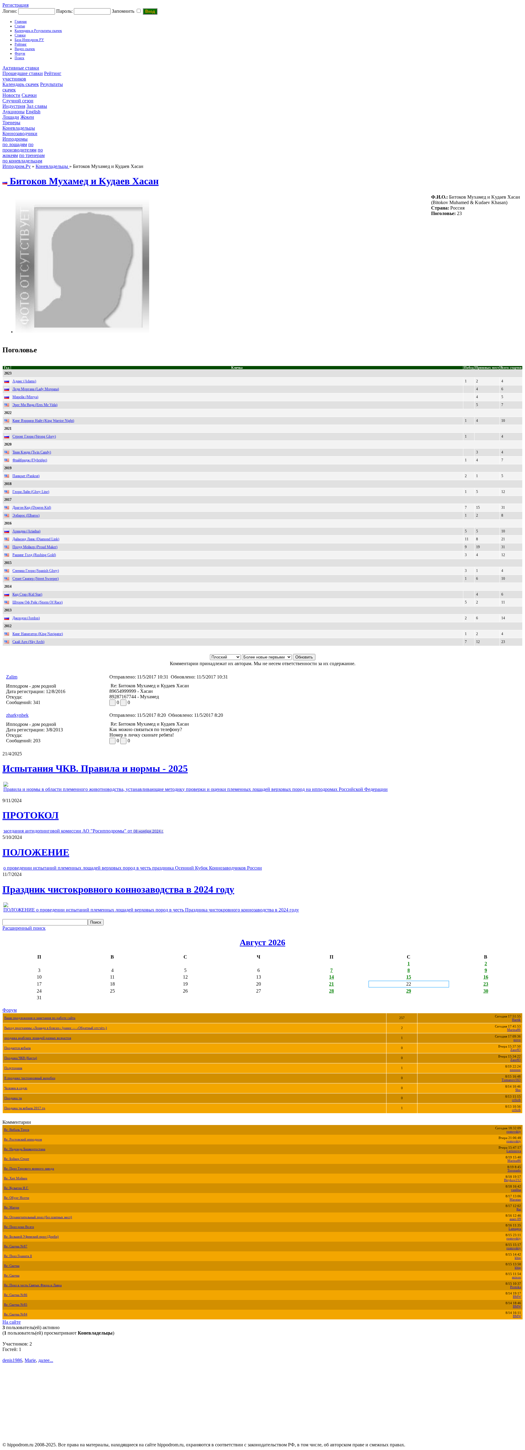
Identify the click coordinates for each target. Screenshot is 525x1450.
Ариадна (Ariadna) (26, 531)
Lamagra (515, 1228)
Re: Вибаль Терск (16, 1129)
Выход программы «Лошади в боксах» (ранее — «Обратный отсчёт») (55, 1028)
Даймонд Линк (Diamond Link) (35, 539)
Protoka (515, 1287)
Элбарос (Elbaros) (25, 515)
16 (485, 977)
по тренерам (32, 155)
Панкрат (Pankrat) (25, 476)
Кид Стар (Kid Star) (27, 594)
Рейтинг (21, 44)
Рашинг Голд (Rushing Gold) (34, 555)
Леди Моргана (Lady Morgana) (35, 389)
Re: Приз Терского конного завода (29, 1168)
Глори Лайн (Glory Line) (30, 492)
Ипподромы (15, 139)
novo (517, 1039)
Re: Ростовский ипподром (23, 1139)
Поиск (19, 58)
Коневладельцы (18, 128)
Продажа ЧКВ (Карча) (20, 1058)
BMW (517, 1296)
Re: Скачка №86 (15, 1295)
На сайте (11, 1322)
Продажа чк (13, 1098)
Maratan (515, 1199)
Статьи (20, 26)
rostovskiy (513, 1131)
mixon (516, 1277)
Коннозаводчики (19, 133)
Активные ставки (20, 67)
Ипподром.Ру (16, 166)
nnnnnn (515, 1070)
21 (331, 984)
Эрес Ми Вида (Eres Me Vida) (34, 405)
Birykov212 (512, 1180)
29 (408, 990)
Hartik (516, 1019)
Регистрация (15, 5)
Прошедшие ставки (22, 73)
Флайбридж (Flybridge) (29, 460)
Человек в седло (15, 1088)
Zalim (11, 676)
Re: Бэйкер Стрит (16, 1159)
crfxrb (516, 1100)
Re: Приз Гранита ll (18, 1256)
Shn (518, 1090)
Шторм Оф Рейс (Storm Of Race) (37, 602)
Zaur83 (515, 1050)
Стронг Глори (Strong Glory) (34, 436)
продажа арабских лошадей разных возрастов (37, 1038)
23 (485, 984)
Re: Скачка (11, 1265)
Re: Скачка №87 (15, 1246)
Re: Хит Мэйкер (15, 1178)
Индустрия (13, 106)
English (33, 111)
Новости (11, 95)
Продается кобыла (17, 1048)
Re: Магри (11, 1207)
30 (485, 990)
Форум (20, 53)
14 (331, 977)
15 (408, 977)
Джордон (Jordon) (26, 618)
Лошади (10, 117)
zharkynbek (17, 715)
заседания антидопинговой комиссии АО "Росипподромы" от (83, 830)
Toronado (514, 1170)
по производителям (19, 147)
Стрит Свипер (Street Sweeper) (35, 578)
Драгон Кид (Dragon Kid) (31, 507)
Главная (21, 21)
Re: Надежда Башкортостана (24, 1149)
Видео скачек (25, 49)
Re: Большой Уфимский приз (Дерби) (31, 1236)
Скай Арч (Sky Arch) (28, 642)
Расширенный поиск (24, 928)
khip (518, 1258)
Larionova (513, 1151)
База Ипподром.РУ (29, 40)
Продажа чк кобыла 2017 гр (24, 1108)
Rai (518, 1209)
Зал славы (36, 106)
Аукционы (13, 111)
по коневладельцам (22, 160)
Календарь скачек (20, 84)
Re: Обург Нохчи (16, 1197)
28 (331, 990)
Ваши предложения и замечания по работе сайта (39, 1018)
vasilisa (516, 1190)
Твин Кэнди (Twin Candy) (31, 452)
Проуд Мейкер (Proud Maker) (34, 547)
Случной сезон (17, 100)
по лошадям (14, 144)
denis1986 (12, 1360)
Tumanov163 (511, 1080)
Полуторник (13, 1068)
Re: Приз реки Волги (19, 1227)
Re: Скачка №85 (15, 1304)
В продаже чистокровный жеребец (29, 1078)
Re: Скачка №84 (15, 1314)
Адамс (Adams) (24, 381)
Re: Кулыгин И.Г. (16, 1188)
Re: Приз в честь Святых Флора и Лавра (33, 1285)
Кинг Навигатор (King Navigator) (37, 634)
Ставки (20, 35)
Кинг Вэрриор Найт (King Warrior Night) (43, 421)
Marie (30, 1360)
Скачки (29, 95)
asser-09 (515, 1219)
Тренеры (11, 122)
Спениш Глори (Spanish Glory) (35, 571)
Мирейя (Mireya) (25, 397)
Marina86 (514, 1029)
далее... (45, 1360)
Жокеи (27, 117)
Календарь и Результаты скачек (38, 31)
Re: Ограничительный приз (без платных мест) (38, 1217)
